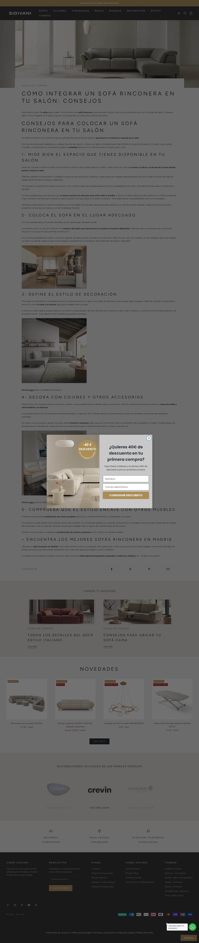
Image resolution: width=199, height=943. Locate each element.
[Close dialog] (148, 438)
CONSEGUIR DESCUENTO (125, 495)
